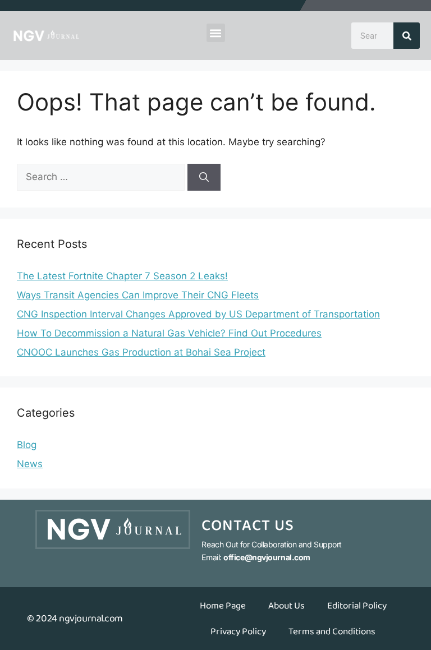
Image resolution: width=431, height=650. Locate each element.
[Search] (406, 35)
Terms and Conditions (331, 631)
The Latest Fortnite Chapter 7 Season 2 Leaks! (122, 276)
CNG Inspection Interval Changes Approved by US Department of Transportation (198, 314)
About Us (286, 605)
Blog (26, 444)
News (30, 463)
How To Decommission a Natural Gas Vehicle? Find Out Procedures (169, 333)
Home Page (223, 605)
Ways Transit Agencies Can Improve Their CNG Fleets (138, 295)
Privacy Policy (238, 631)
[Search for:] (102, 176)
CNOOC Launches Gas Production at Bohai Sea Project (141, 352)
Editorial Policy (357, 605)
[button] (216, 33)
